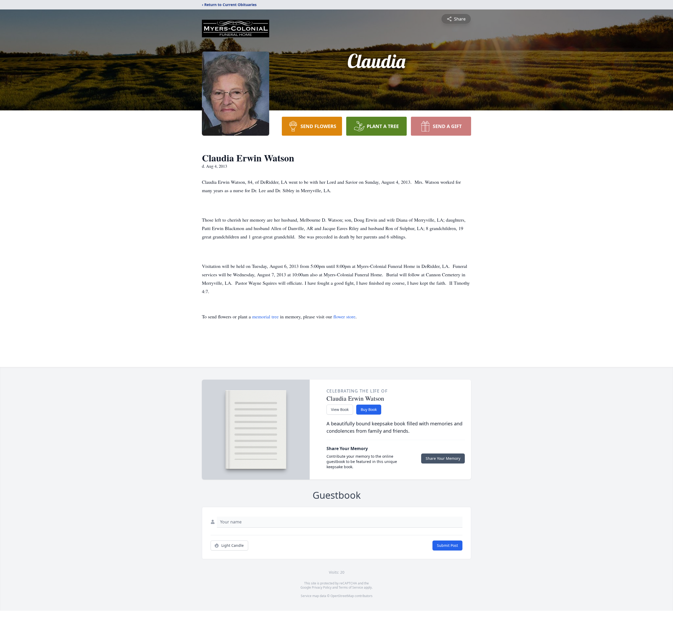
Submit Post (447, 545)
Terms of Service (351, 587)
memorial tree (265, 316)
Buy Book (369, 409)
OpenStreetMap (342, 596)
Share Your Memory (443, 458)
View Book (340, 409)
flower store (344, 316)
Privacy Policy (322, 587)
